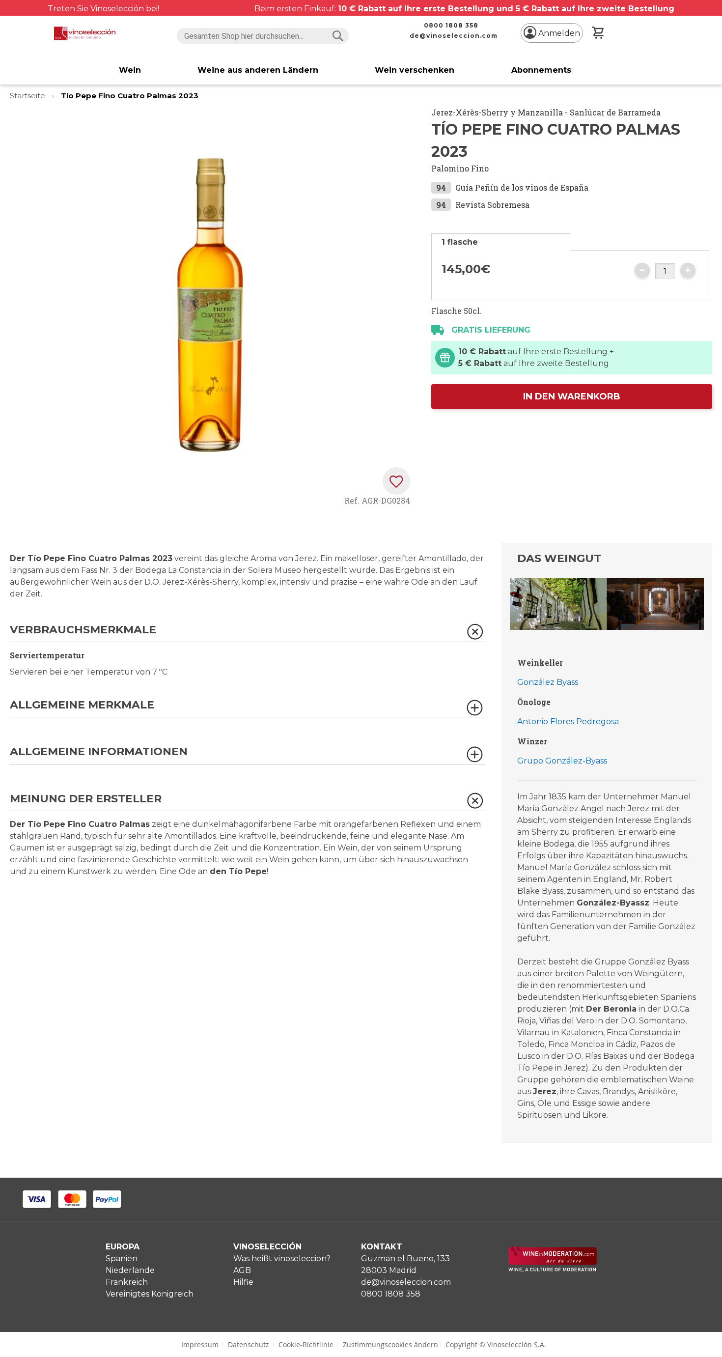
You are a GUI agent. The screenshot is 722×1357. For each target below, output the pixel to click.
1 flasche (460, 242)
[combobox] (263, 36)
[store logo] (84, 33)
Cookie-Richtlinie (305, 1344)
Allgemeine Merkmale (82, 705)
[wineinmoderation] (552, 1269)
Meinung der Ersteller (86, 799)
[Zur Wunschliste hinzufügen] (396, 481)
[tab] (500, 242)
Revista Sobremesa (492, 204)
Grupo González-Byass (562, 760)
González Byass (547, 682)
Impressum (200, 1344)
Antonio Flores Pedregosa (568, 721)
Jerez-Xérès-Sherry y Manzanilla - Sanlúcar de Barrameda (546, 112)
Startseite (28, 95)
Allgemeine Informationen (99, 752)
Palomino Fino (460, 168)
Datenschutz (248, 1344)
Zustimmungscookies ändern (390, 1344)
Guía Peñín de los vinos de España (521, 187)
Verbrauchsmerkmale (83, 630)
